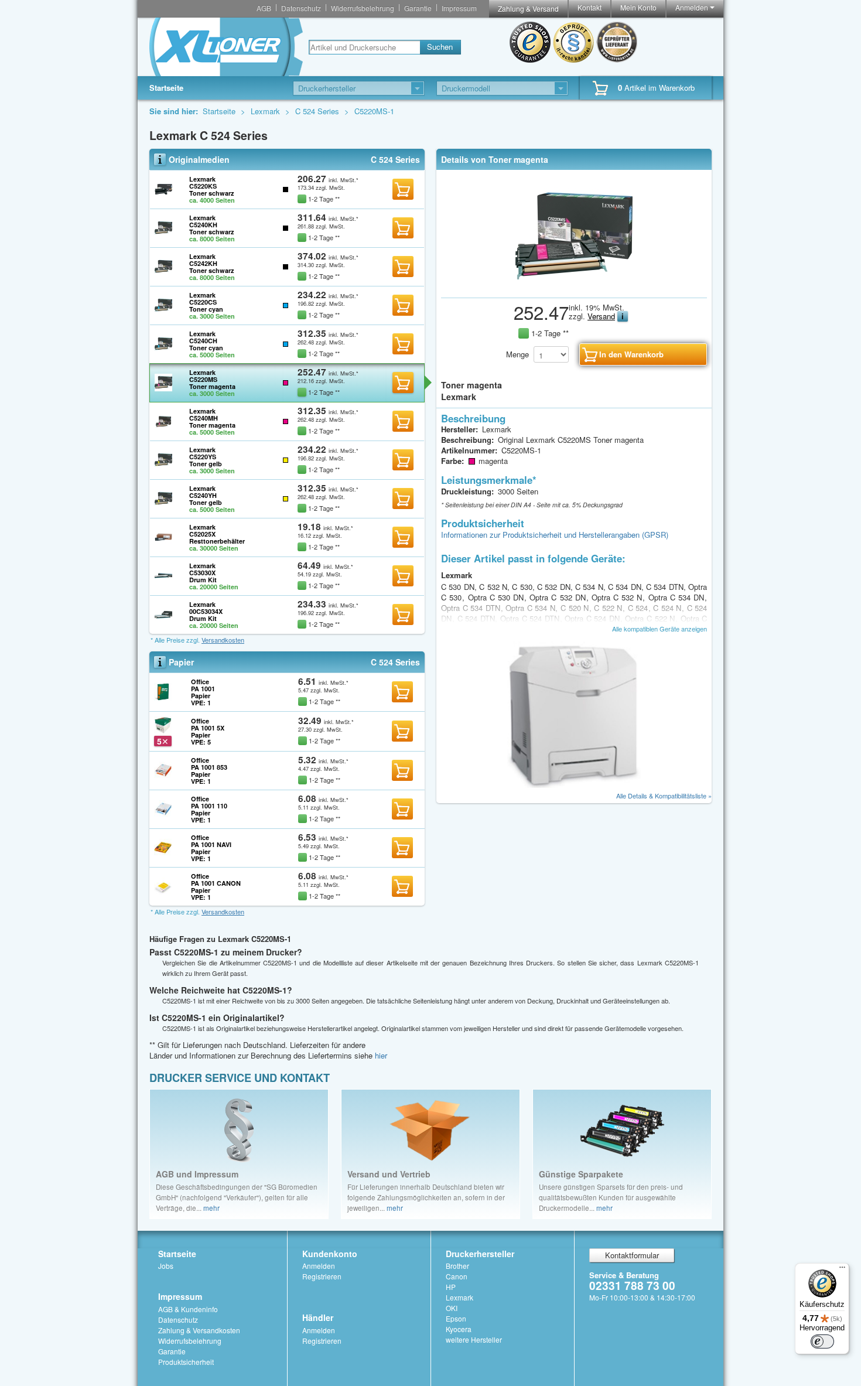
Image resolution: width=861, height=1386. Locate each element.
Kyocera (459, 1329)
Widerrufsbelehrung (362, 8)
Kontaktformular (632, 1255)
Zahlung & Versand (528, 8)
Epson (456, 1318)
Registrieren (321, 1276)
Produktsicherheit (186, 1362)
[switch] (822, 1341)
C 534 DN (626, 586)
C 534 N (590, 586)
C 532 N (494, 586)
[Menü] (842, 1270)
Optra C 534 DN (678, 597)
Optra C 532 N (618, 597)
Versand (601, 316)
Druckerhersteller (480, 1253)
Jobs (165, 1266)
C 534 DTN (666, 586)
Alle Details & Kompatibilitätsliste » (664, 795)
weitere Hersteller (474, 1339)
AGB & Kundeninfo (188, 1309)
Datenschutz (301, 8)
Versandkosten (222, 639)
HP (451, 1287)
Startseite (166, 87)
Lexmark (266, 111)
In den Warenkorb (403, 189)
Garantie (418, 8)
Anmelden (692, 7)
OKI (451, 1308)
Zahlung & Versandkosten (199, 1330)
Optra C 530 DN (497, 597)
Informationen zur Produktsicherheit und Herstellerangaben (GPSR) (554, 534)
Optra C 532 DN (559, 597)
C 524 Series (318, 111)
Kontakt (590, 7)
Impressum (459, 8)
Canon (456, 1276)
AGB (264, 8)
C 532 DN (555, 586)
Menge (517, 354)
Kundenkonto (329, 1253)
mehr (211, 1208)
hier (381, 1055)
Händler (317, 1317)
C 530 (523, 586)
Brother (457, 1266)
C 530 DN (459, 586)
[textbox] (364, 47)
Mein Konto (638, 7)
